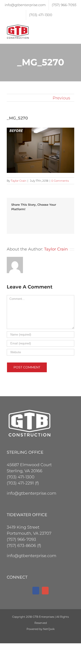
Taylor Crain (18, 180)
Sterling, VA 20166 (24, 470)
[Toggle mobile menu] (72, 27)
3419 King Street (23, 527)
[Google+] (45, 590)
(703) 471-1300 (20, 477)
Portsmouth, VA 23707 (29, 533)
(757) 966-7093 (21, 539)
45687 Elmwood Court (29, 464)
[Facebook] (35, 590)
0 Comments (60, 180)
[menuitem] (25, 5)
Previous (61, 97)
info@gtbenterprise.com (31, 493)
